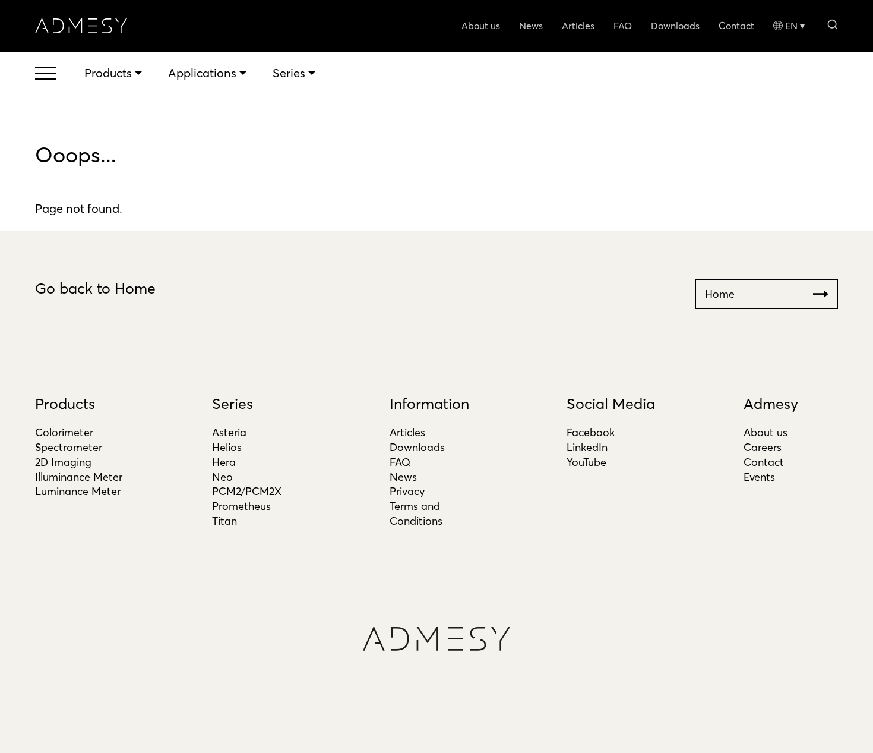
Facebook (591, 432)
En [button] (791, 25)
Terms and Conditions (416, 513)
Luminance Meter (78, 491)
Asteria (229, 432)
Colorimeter (64, 432)
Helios (227, 447)
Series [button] (289, 72)
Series (232, 403)
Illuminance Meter (78, 477)
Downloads (675, 25)
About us (480, 25)
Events (759, 477)
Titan (224, 521)
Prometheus (241, 506)
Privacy (407, 491)
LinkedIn (587, 447)
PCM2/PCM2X (246, 491)
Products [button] (108, 72)
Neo (222, 477)
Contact (736, 25)
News (531, 25)
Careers (763, 447)
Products (65, 403)
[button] (832, 23)
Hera (224, 462)
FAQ (622, 25)
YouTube (586, 462)
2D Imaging (63, 462)
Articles (578, 25)
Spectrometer (68, 447)
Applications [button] (202, 72)
